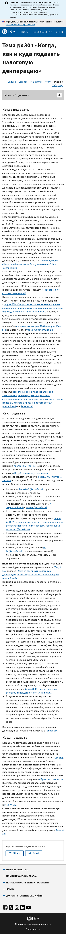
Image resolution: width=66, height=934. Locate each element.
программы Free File (25, 465)
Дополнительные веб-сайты (24, 895)
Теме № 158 (10, 804)
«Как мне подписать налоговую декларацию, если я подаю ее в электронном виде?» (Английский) (30, 574)
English (12, 81)
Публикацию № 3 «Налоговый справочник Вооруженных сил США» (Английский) (30, 264)
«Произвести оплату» (51, 779)
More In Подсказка (16, 95)
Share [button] (16, 853)
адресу (59, 757)
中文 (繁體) (36, 81)
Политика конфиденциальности (33, 924)
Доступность (33, 929)
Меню (59, 32)
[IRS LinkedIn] (22, 907)
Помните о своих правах (21, 876)
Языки (10, 889)
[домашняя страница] (8, 31)
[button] (42, 32)
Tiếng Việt (57, 85)
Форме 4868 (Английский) (40, 329)
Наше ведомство (17, 869)
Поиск (25, 32)
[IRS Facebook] (5, 907)
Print (36, 853)
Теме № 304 (27, 406)
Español (22, 81)
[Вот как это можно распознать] (33, 23)
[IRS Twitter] (11, 907)
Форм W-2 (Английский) (31, 489)
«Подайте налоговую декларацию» (32, 473)
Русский (58, 81)
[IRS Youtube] (28, 907)
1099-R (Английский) (37, 507)
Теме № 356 (51, 730)
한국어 (48, 81)
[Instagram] (17, 907)
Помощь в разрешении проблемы (27, 882)
